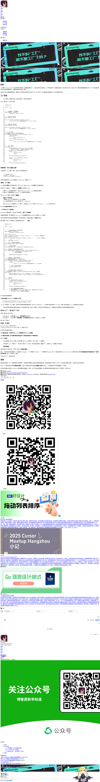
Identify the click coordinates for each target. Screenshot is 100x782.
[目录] (4, 775)
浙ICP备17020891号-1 (6, 769)
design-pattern (15, 79)
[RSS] (6, 656)
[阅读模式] (2, 773)
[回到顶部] (7, 775)
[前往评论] (5, 774)
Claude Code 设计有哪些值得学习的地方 (10, 760)
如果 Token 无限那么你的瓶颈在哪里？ (10, 758)
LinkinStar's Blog (51, 374)
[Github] (1, 656)
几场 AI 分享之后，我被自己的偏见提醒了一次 (12, 757)
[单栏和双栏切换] (6, 773)
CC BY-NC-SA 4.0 (30, 374)
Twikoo (95, 634)
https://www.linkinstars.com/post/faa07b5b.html (17, 372)
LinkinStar (9, 371)
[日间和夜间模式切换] (4, 773)
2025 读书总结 (4, 762)
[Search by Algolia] (6, 780)
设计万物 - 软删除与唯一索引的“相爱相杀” (11, 763)
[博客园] (5, 656)
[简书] (4, 656)
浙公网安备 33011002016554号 (9, 771)
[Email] (2, 656)
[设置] (2, 775)
